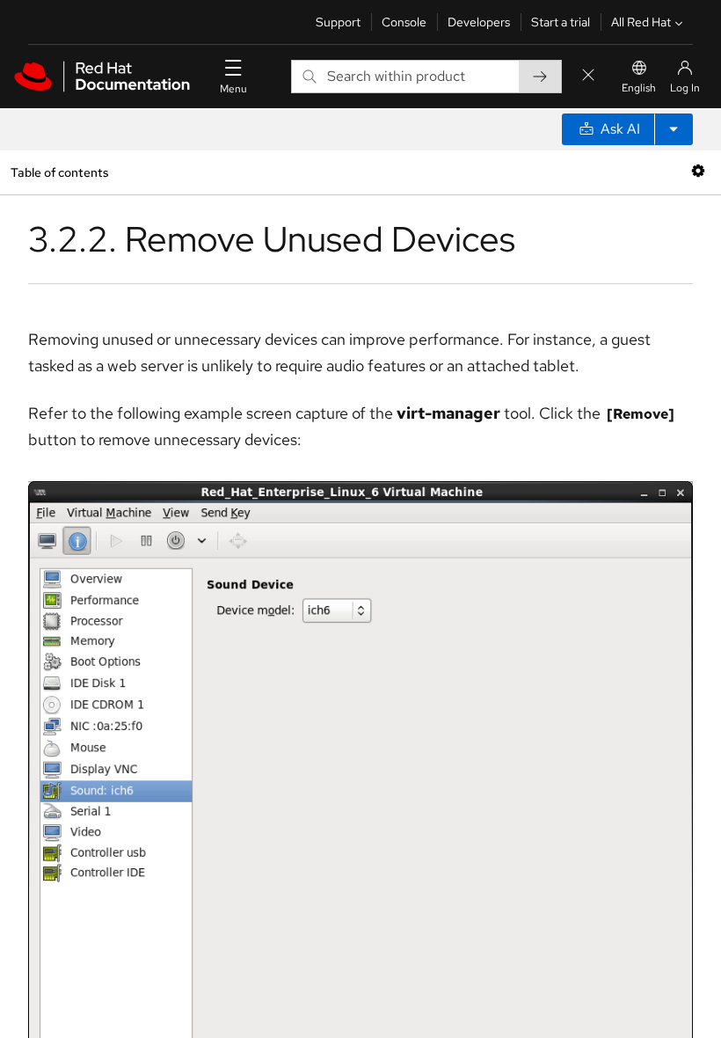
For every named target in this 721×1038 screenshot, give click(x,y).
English (639, 88)
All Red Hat (641, 22)
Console (404, 22)
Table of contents (59, 172)
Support (338, 22)
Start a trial (560, 22)
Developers (479, 22)
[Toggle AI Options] (673, 129)
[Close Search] (588, 76)
